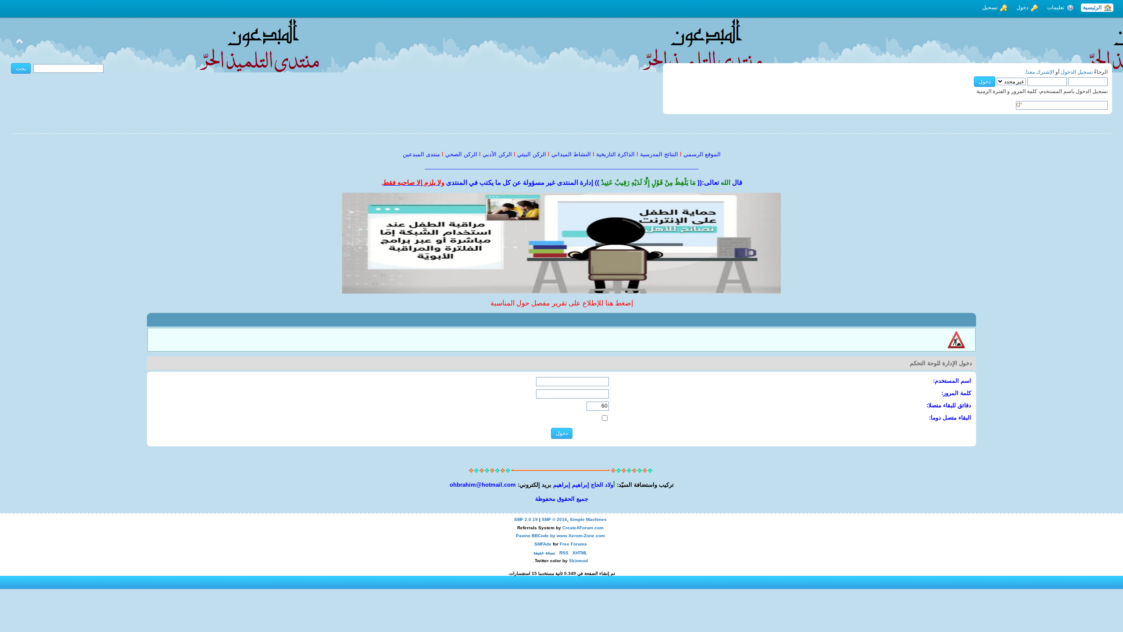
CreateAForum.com (583, 527)
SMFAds (542, 544)
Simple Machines (588, 519)
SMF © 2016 (554, 519)
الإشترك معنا (1040, 72)
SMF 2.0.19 (526, 519)
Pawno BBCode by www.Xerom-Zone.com (560, 535)
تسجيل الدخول (1077, 72)
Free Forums (573, 544)
